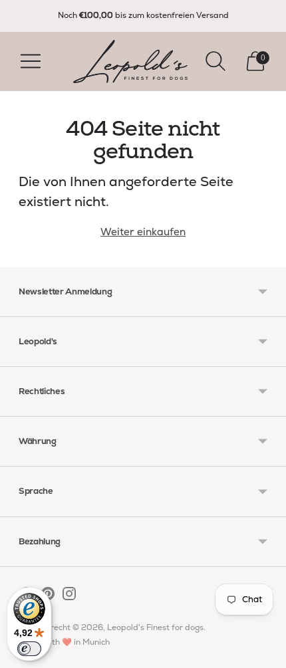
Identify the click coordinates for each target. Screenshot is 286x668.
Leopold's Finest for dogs (155, 627)
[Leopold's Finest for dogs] (130, 61)
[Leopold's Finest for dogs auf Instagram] (69, 596)
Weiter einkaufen (143, 232)
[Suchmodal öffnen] (215, 61)
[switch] (29, 648)
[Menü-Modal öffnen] (30, 61)
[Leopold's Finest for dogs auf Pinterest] (48, 596)
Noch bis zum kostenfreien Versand (143, 15)
